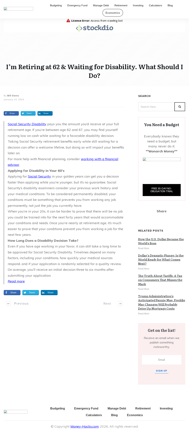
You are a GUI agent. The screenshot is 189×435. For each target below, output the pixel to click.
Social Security (39, 176)
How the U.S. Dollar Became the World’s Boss (161, 241)
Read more (16, 281)
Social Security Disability (27, 124)
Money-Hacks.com (85, 426)
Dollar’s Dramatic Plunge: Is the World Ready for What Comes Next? (161, 259)
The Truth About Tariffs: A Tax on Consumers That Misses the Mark (160, 279)
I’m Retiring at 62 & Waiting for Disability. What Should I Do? (94, 71)
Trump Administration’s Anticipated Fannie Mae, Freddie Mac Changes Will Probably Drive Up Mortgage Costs (161, 302)
